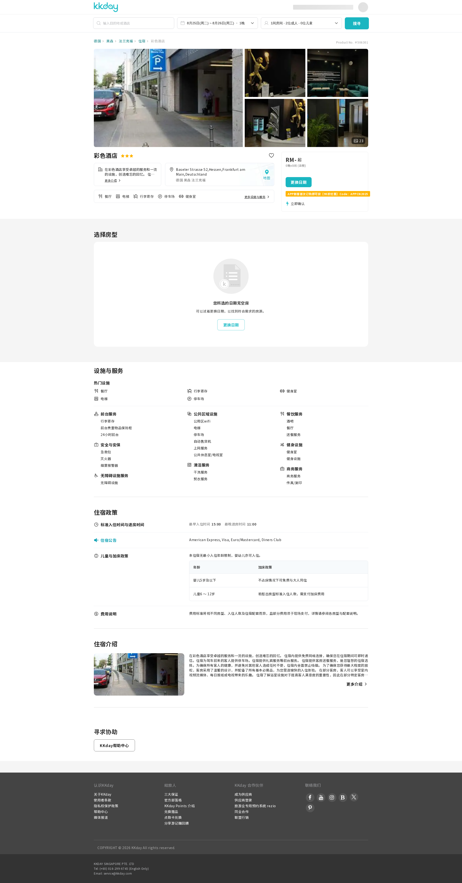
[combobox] (217, 23)
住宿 (142, 40)
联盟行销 (242, 817)
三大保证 (171, 794)
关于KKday (102, 794)
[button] (357, 23)
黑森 (110, 40)
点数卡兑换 (173, 817)
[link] (219, 174)
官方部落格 (173, 800)
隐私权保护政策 (106, 805)
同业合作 (242, 811)
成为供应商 (243, 794)
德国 (97, 40)
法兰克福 (125, 40)
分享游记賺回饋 (176, 823)
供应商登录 (243, 800)
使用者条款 (102, 800)
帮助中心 (101, 811)
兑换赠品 (171, 811)
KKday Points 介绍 (179, 805)
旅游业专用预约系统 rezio (255, 805)
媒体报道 (101, 817)
